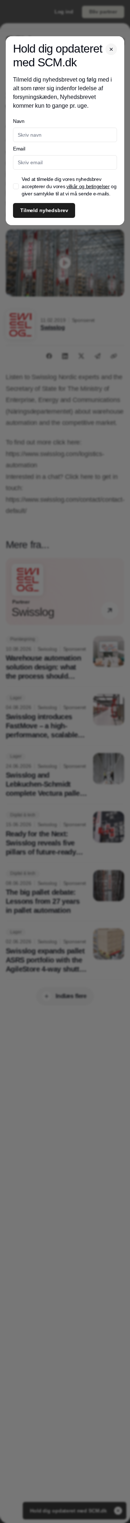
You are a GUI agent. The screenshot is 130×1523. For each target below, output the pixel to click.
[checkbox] (16, 186)
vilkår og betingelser (88, 186)
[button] (111, 49)
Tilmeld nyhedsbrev (44, 210)
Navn (19, 121)
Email (19, 149)
